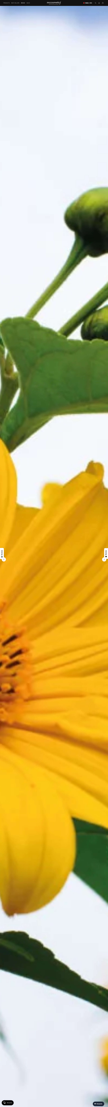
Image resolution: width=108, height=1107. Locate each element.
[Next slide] (104, 559)
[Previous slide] (4, 559)
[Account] (99, 3)
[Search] (95, 3)
